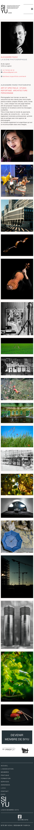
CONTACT (5, 791)
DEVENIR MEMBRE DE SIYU (17, 737)
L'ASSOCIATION (7, 769)
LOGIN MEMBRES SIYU (10, 810)
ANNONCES (5, 785)
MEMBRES (5, 772)
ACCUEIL (4, 766)
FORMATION (6, 778)
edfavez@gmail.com (10, 72)
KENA (10, 825)
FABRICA (26, 825)
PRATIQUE (5, 775)
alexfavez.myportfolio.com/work (14, 76)
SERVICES (5, 782)
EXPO (3, 794)
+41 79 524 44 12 (8, 70)
